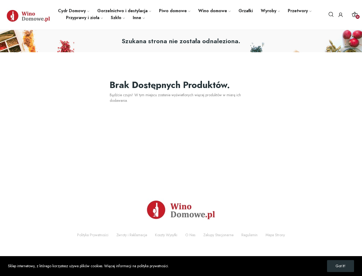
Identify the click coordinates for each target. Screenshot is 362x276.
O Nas (190, 235)
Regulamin (249, 235)
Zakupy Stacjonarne (218, 235)
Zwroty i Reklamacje (131, 235)
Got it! (340, 266)
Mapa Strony (275, 235)
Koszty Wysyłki (166, 235)
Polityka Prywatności (92, 235)
